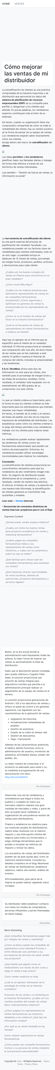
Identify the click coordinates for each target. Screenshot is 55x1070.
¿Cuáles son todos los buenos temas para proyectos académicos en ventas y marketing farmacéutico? (27, 531)
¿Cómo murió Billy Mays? (19, 284)
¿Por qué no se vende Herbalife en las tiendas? (24, 1028)
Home (6, 3)
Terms (20, 1064)
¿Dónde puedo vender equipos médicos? (27, 522)
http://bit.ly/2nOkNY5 (16, 777)
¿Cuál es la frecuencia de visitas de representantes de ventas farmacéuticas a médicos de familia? (27, 328)
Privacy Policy (31, 1064)
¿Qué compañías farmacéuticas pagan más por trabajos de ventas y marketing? (27, 938)
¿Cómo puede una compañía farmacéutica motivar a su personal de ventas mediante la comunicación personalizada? (27, 1048)
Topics (46, 1061)
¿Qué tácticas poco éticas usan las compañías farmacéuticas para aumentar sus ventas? (27, 563)
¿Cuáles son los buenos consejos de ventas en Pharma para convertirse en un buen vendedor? (27, 275)
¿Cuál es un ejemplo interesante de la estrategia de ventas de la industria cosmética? (24, 985)
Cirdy (18, 1061)
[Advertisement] (27, 34)
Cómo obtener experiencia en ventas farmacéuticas (24, 1037)
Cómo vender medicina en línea (21, 976)
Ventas (19, 3)
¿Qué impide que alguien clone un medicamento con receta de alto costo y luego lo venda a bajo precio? (26, 967)
